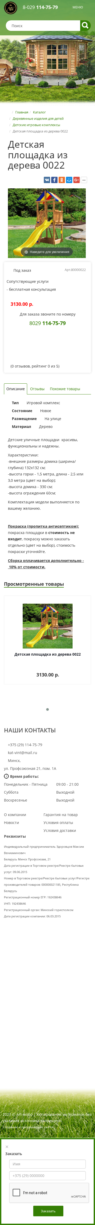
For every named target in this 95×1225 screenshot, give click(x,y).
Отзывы (37, 388)
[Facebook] (54, 180)
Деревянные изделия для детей (38, 118)
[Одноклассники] (62, 180)
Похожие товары (65, 388)
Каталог (39, 112)
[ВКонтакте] (47, 180)
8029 (47, 323)
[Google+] (76, 180)
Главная (21, 112)
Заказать (48, 1211)
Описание (15, 388)
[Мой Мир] (69, 180)
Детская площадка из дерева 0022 (48, 654)
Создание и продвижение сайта (28, 1127)
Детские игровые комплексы (36, 124)
